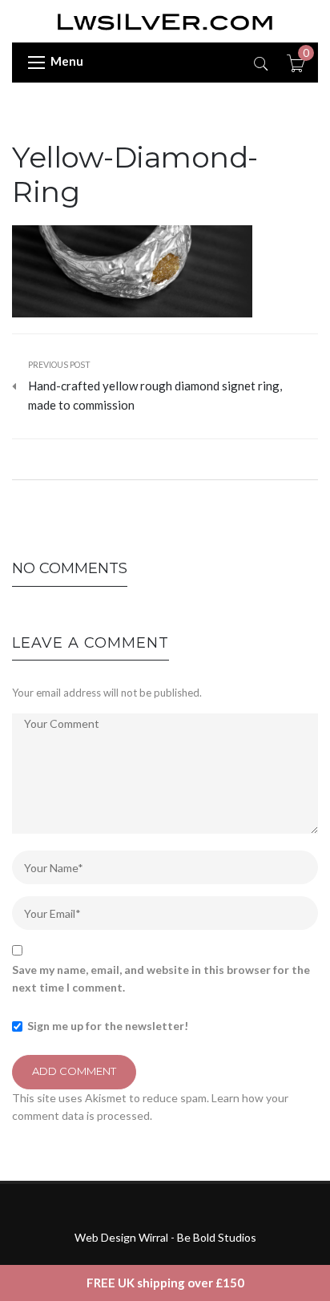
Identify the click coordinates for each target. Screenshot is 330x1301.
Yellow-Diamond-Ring (135, 174)
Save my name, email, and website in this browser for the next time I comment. (161, 978)
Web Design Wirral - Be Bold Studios (165, 1237)
